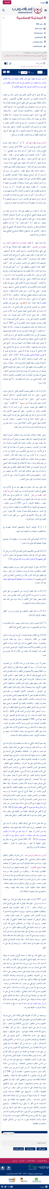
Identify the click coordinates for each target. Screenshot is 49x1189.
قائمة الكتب (38, 37)
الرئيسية (43, 52)
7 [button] (41, 72)
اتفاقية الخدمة (31, 1161)
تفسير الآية (41, 1149)
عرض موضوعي (38, 42)
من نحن (15, 1161)
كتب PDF (39, 24)
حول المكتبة (38, 33)
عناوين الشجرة (18, 1149)
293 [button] (25, 73)
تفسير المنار (36, 52)
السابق (11, 1134)
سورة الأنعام (28, 52)
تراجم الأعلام (37, 46)
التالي (6, 1134)
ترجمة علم (30, 1149)
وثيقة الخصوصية (42, 1161)
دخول (6, 2)
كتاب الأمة (38, 28)
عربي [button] (43, 3)
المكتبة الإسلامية (30, 18)
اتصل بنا (22, 1161)
